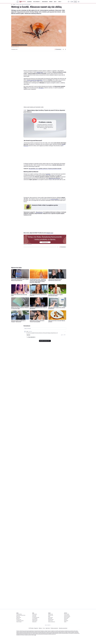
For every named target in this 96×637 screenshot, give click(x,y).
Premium (50, 1)
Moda (55, 1)
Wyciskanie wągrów (51, 619)
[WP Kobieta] (23, 1)
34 (62, 334)
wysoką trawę (40, 72)
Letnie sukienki (34, 616)
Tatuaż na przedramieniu (51, 621)
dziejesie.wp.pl (49, 232)
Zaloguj (75, 1)
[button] (71, 1)
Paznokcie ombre (18, 619)
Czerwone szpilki (50, 617)
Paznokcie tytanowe (67, 615)
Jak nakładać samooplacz (20, 620)
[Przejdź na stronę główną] (18, 2)
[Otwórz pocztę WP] (68, 1)
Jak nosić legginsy (34, 618)
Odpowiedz (28, 334)
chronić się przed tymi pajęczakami (34, 80)
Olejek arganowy (18, 617)
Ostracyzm (65, 619)
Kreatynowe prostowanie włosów (20, 615)
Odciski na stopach (19, 621)
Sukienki (65, 621)
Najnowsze (29, 1)
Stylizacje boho (34, 621)
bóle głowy (41, 87)
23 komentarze (58, 49)
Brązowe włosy (50, 618)
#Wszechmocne (45, 1)
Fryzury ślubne (34, 615)
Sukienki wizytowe (34, 620)
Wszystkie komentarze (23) (44, 340)
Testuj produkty (36, 1)
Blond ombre (18, 616)
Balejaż (49, 616)
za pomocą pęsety (54, 199)
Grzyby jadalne (66, 620)
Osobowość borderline (67, 616)
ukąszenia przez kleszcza (54, 178)
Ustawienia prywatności (62, 628)
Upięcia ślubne (66, 618)
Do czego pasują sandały (35, 617)
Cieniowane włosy (50, 615)
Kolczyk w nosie (50, 620)
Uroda (59, 1)
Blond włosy (18, 618)
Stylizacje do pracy (34, 619)
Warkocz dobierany (66, 617)
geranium (48, 174)
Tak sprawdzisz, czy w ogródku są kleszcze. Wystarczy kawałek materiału (45, 168)
